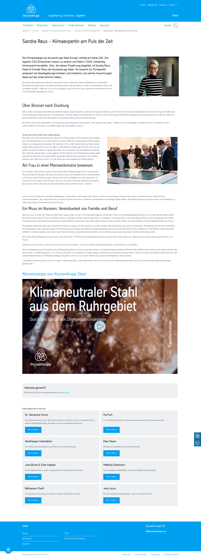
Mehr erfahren (33, 430)
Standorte (26, 544)
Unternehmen (76, 25)
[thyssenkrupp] (31, 10)
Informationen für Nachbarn (75, 539)
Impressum (126, 554)
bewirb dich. (65, 392)
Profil (66, 533)
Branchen (42, 25)
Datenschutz (155, 554)
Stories (92, 25)
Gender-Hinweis (141, 554)
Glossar (25, 533)
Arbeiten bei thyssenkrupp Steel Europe (56, 31)
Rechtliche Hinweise (171, 554)
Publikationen (152, 5)
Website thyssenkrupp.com (156, 531)
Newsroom (58, 25)
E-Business (163, 5)
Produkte (28, 25)
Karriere (104, 25)
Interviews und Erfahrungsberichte (87, 31)
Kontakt (142, 5)
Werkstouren (27, 539)
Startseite (25, 31)
